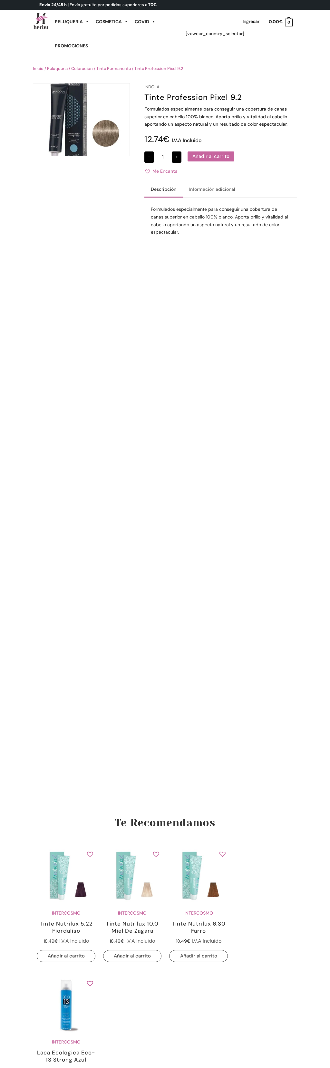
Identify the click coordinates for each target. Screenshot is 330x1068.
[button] (161, 171)
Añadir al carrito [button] (66, 956)
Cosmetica (109, 21)
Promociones (71, 46)
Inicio (38, 68)
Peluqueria (69, 21)
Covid (142, 21)
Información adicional (212, 189)
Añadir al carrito (210, 156)
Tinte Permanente (113, 68)
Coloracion (82, 68)
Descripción (163, 189)
